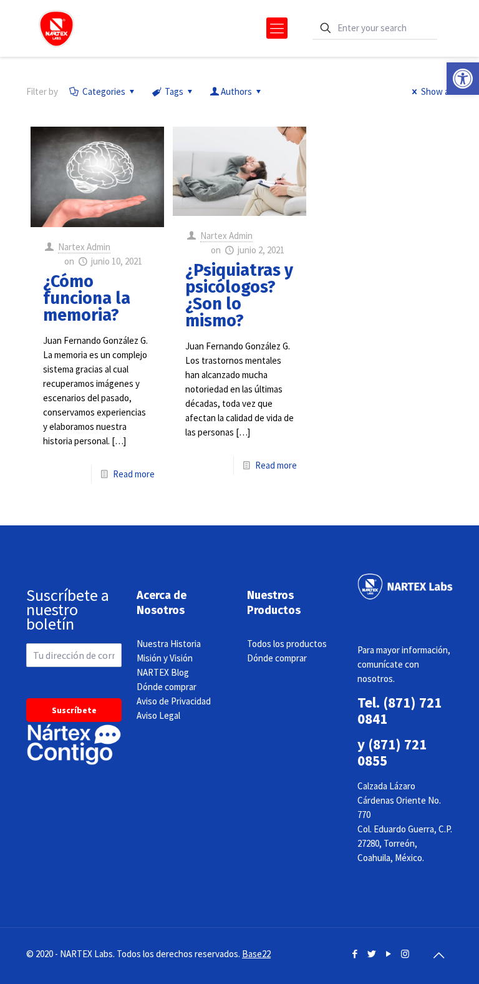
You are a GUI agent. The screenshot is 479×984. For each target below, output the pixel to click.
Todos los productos (287, 644)
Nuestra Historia (169, 644)
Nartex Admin (84, 247)
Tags (174, 91)
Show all (437, 91)
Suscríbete (74, 710)
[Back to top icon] (438, 955)
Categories (103, 91)
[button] (463, 78)
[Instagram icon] (405, 954)
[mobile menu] (277, 28)
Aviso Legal (158, 715)
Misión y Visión (165, 658)
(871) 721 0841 (399, 710)
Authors (236, 91)
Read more (134, 474)
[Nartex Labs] (56, 28)
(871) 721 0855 (392, 752)
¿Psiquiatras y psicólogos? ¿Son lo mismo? (239, 295)
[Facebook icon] (354, 954)
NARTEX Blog (163, 672)
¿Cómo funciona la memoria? (86, 298)
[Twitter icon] (371, 954)
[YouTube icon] (388, 954)
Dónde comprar (166, 687)
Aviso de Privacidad (174, 701)
